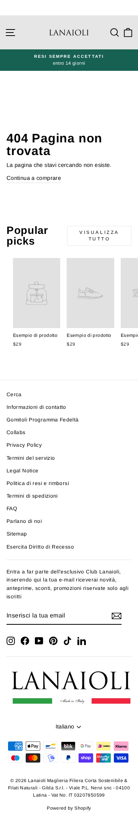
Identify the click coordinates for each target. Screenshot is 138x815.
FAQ (12, 508)
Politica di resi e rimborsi (38, 483)
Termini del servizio (31, 458)
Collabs (16, 432)
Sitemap (17, 534)
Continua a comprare (34, 178)
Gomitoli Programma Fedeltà (43, 420)
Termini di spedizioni (32, 496)
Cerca (14, 394)
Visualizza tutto (99, 236)
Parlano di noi (24, 521)
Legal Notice (22, 471)
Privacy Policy (24, 445)
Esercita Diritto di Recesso (40, 547)
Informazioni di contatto (36, 407)
